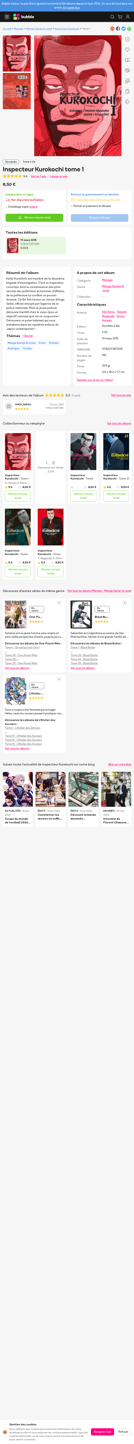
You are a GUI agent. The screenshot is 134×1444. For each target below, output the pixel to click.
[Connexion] (127, 16)
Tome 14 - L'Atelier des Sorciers (23, 736)
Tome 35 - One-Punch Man (21, 663)
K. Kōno (22, 483)
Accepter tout (102, 1431)
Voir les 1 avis (38, 176)
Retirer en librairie (99, 217)
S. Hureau (10, 483)
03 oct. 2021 (57, 404)
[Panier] (120, 16)
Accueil (7, 28)
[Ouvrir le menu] (6, 16)
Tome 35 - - (12, 659)
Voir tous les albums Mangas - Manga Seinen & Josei (99, 590)
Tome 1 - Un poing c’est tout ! (22, 647)
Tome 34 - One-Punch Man (21, 655)
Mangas (18, 28)
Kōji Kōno (108, 312)
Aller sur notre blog (119, 764)
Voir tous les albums (119, 423)
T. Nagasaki (45, 558)
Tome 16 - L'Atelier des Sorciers (23, 744)
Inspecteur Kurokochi (67, 28)
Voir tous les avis (121, 395)
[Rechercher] (112, 16)
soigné (33, 206)
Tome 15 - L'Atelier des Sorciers (23, 740)
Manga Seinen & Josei (39, 28)
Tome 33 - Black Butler (84, 655)
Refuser (123, 1431)
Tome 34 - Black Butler (84, 659)
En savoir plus (71, 7)
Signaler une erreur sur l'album (95, 380)
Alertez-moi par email (37, 217)
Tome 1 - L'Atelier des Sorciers (22, 728)
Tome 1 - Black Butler (82, 647)
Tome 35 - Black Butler (84, 663)
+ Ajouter (27, 335)
